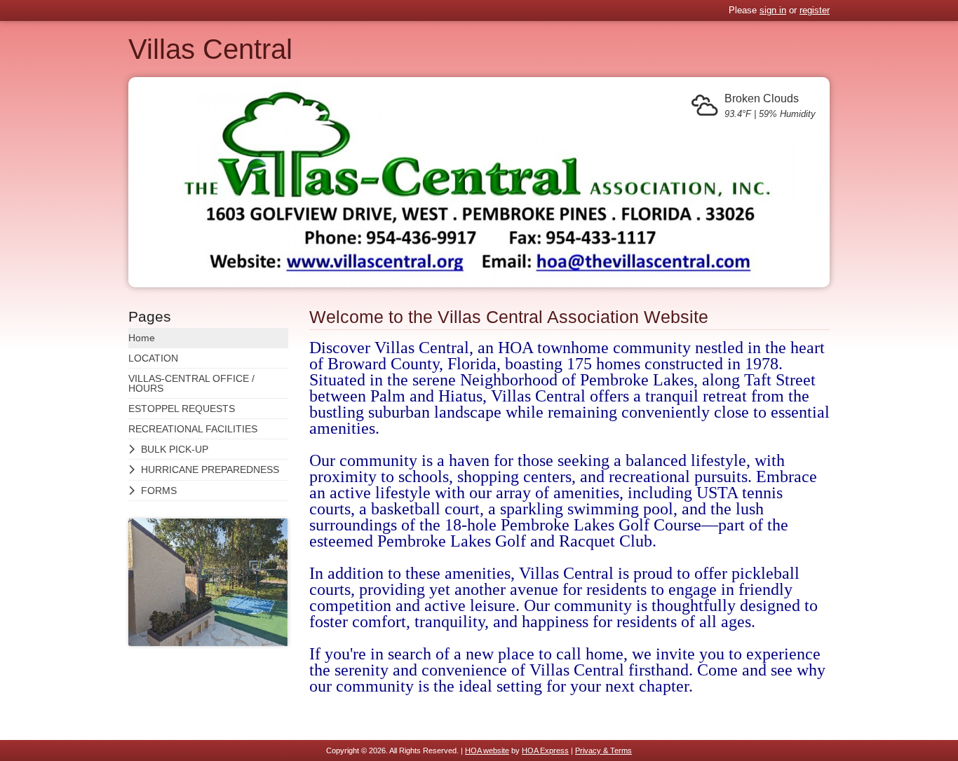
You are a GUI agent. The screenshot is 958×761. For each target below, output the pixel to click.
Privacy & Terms (603, 750)
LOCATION (153, 358)
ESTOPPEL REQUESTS (181, 408)
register (815, 10)
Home (141, 337)
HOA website (487, 750)
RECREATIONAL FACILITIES (192, 428)
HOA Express (545, 750)
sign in (773, 10)
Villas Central (210, 49)
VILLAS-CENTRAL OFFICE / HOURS (191, 383)
